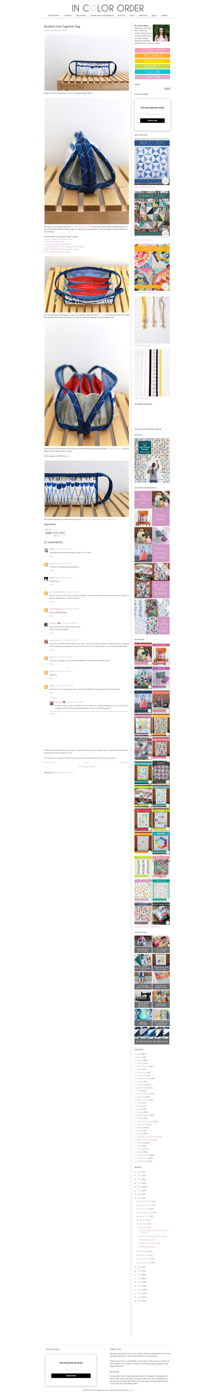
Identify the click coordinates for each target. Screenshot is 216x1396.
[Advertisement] (152, 1320)
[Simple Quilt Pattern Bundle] (152, 634)
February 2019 (145, 1259)
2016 (139, 1275)
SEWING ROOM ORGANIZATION (102, 16)
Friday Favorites (143, 1094)
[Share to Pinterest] (64, 533)
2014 (139, 1282)
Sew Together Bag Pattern (81, 227)
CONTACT (164, 16)
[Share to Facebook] (61, 533)
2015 (139, 1279)
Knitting (140, 1112)
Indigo (139, 1109)
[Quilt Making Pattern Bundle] (152, 598)
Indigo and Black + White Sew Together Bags (61, 249)
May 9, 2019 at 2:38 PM (71, 592)
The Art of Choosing (145, 1140)
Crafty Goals (142, 1072)
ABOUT (154, 16)
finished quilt (142, 1161)
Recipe (139, 1131)
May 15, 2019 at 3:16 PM (74, 702)
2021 (139, 1191)
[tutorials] (152, 57)
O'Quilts (52, 578)
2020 (139, 1194)
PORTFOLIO (143, 16)
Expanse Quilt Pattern (143, 240)
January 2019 (144, 1263)
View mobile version (87, 767)
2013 (139, 1286)
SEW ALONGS (81, 16)
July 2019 (143, 1220)
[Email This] (54, 533)
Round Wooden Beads (142, 345)
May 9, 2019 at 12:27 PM (64, 578)
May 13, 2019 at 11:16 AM (69, 640)
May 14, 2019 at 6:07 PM (63, 657)
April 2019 (143, 1251)
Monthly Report (143, 1115)
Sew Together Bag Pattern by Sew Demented (99, 519)
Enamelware (142, 1085)
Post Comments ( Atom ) (64, 773)
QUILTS (131, 16)
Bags (59, 535)
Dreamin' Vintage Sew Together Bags (58, 239)
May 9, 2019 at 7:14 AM (64, 549)
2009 (139, 1301)
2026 (139, 1172)
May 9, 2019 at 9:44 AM (63, 563)
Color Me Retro (143, 1066)
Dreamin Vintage (143, 1079)
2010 (139, 1297)
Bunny (139, 1060)
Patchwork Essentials (145, 1121)
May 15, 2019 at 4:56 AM (61, 671)
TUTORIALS (68, 16)
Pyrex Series (142, 1125)
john (51, 671)
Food (139, 1091)
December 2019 (145, 1201)
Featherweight (143, 1088)
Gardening (141, 1097)
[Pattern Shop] (152, 52)
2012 (139, 1290)
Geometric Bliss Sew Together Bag (57, 244)
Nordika (140, 1118)
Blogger (130, 1390)
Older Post (124, 762)
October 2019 (144, 1209)
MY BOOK (121, 16)
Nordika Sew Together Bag (54, 242)
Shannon (52, 549)
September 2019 (146, 1213)
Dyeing (140, 1082)
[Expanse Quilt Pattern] (152, 237)
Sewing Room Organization (147, 1137)
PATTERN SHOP (53, 16)
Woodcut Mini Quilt (146, 1240)
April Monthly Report (147, 1247)
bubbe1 (52, 657)
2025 (139, 1176)
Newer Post (49, 762)
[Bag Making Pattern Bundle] (152, 562)
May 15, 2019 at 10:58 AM (64, 686)
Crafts (139, 1069)
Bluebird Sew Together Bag (149, 1243)
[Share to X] (59, 533)
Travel (139, 1146)
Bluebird (101, 315)
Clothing (140, 1063)
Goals (139, 1103)
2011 (139, 1293)
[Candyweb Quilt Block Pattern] (152, 290)
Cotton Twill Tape (141, 398)
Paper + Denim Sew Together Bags (57, 252)
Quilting (140, 1128)
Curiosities (141, 1076)
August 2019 (144, 1216)
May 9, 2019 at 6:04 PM (71, 609)
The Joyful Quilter (55, 609)
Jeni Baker (58, 702)
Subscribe (152, 120)
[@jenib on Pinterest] (152, 68)
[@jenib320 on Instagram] (152, 63)
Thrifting (140, 1143)
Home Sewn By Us (55, 592)
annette (52, 563)
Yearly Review (142, 1158)
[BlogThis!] (56, 533)
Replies (54, 698)
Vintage (140, 1152)
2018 (139, 1267)
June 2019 (143, 1224)
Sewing (64, 535)
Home (87, 762)
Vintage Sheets (143, 1155)
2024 (139, 1179)
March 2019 (144, 1255)
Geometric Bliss (143, 1100)
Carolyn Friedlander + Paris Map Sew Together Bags (64, 247)
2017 (139, 1271)
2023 (139, 1183)
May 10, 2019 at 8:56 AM (69, 623)
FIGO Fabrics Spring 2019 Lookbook (153, 1236)
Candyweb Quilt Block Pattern (146, 293)
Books (139, 1057)
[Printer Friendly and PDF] (48, 533)
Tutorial (140, 1149)
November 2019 (145, 1205)
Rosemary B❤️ (54, 623)
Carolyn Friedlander (115, 449)
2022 (139, 1187)
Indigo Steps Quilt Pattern (144, 187)
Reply (51, 556)
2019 (139, 1198)
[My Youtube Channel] (152, 73)
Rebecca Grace (54, 640)
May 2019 (143, 1228)
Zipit (68, 456)
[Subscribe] (152, 79)
